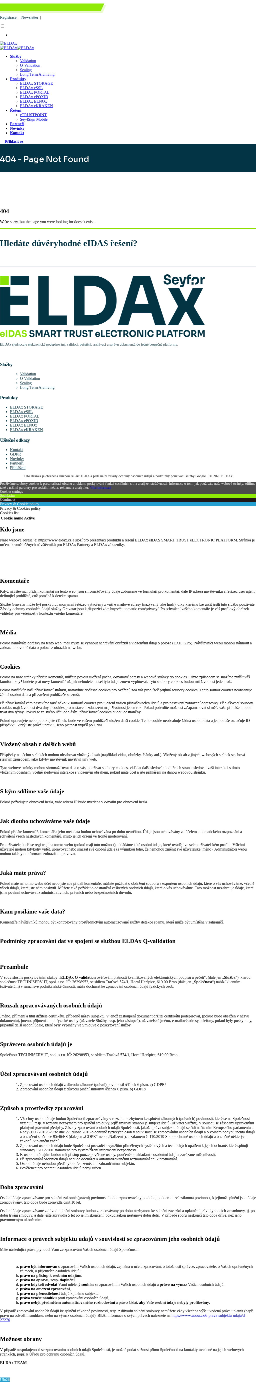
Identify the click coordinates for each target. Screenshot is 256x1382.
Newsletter (29, 17)
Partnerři (17, 463)
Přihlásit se (14, 141)
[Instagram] (1, 354)
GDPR (15, 454)
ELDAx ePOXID (34, 97)
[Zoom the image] (128, 306)
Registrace (8, 17)
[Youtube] (0, 354)
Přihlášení (18, 467)
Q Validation (30, 378)
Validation (28, 61)
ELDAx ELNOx (33, 101)
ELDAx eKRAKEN (36, 106)
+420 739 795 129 (25, 8)
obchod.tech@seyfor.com (66, 8)
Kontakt (17, 133)
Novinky (17, 128)
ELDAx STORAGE (36, 83)
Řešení (15, 110)
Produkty (18, 79)
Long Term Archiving (37, 74)
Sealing (26, 70)
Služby (16, 56)
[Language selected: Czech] (77, 30)
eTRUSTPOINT (33, 115)
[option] (82, 35)
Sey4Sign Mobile (34, 119)
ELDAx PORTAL (35, 92)
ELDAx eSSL (31, 88)
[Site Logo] (8, 43)
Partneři (17, 124)
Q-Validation (30, 65)
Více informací (100, 487)
